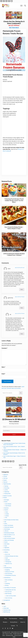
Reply (22, 289)
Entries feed (6, 608)
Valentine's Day (8, 563)
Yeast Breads (8, 505)
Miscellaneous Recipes (9, 532)
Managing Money (8, 567)
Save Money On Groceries (10, 587)
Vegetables (6, 547)
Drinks (5, 523)
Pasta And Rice (7, 536)
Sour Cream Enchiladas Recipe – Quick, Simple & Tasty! (14, 227)
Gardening (7, 583)
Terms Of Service (18, 635)
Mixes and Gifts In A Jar (9, 534)
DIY (6, 581)
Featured (5, 482)
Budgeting (7, 569)
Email (3, 373)
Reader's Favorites (7, 495)
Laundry (6, 489)
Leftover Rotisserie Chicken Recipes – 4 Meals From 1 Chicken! (14, 254)
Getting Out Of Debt (9, 571)
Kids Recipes (7, 529)
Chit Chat (5, 478)
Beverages (6, 499)
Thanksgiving (8, 561)
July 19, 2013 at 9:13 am (19, 267)
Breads (5, 501)
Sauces (5, 542)
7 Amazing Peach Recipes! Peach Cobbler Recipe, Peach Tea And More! (14, 200)
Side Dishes (6, 543)
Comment (5, 348)
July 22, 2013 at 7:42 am (19, 313)
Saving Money (6, 549)
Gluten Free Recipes (8, 525)
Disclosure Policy (9, 635)
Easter (6, 558)
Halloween (7, 559)
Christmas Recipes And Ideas (11, 556)
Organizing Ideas (7, 483)
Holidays (6, 552)
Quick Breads (8, 503)
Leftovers (6, 530)
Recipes (5, 497)
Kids (5, 565)
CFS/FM (5, 476)
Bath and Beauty (9, 579)
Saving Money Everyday (10, 575)
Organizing (6, 491)
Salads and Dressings (9, 540)
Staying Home (7, 493)
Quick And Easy (8, 597)
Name (3, 367)
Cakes (6, 512)
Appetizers (5, 474)
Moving (6, 585)
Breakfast (6, 507)
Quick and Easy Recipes (9, 538)
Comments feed (6, 610)
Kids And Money (8, 573)
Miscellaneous (7, 577)
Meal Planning (8, 593)
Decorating (6, 488)
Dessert (5, 480)
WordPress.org (6, 611)
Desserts (6, 509)
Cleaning (6, 486)
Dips (5, 521)
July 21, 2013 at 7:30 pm (19, 296)
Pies (6, 517)
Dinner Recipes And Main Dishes (11, 519)
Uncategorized (6, 600)
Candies (7, 513)
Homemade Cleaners (8, 527)
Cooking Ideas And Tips (10, 589)
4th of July (7, 554)
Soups (5, 545)
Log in (4, 606)
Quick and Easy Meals (11, 595)
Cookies (7, 515)
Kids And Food (8, 591)
